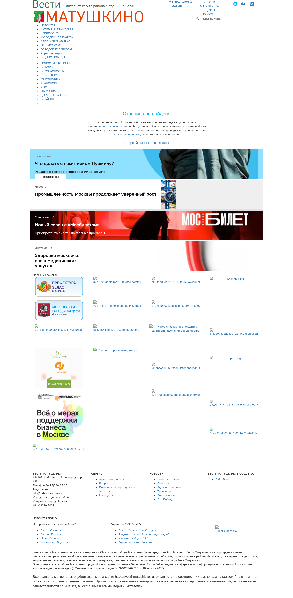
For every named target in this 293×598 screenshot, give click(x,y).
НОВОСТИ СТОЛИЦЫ (55, 63)
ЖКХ (44, 87)
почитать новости (110, 126)
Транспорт (164, 491)
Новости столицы (168, 479)
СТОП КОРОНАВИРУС (55, 41)
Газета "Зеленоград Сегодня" (138, 530)
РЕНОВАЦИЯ (49, 75)
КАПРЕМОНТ (49, 33)
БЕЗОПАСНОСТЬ (52, 71)
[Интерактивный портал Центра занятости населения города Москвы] (175, 341)
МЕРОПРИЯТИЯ (52, 79)
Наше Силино (50, 538)
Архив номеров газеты (114, 479)
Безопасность (166, 495)
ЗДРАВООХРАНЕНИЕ (54, 95)
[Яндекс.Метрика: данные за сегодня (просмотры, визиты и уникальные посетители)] (226, 529)
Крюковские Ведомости (56, 542)
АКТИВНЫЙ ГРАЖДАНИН (57, 29)
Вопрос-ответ (108, 483)
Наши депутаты (109, 495)
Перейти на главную (146, 142)
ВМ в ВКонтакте (226, 479)
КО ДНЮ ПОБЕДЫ (53, 57)
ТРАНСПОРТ (49, 83)
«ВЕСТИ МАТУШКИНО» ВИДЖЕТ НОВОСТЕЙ (209, 8)
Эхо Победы (165, 499)
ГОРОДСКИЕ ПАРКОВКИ (57, 49)
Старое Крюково (51, 534)
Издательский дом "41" (133, 538)
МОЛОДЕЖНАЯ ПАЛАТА (57, 37)
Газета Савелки (51, 530)
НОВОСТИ (48, 25)
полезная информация (128, 134)
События (163, 483)
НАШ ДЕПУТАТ (51, 45)
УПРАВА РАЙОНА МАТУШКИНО (180, 4)
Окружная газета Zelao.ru (135, 542)
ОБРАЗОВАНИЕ (51, 91)
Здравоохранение (169, 487)
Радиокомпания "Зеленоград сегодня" (144, 534)
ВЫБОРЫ (47, 67)
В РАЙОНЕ (48, 99)
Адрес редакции (51, 53)
